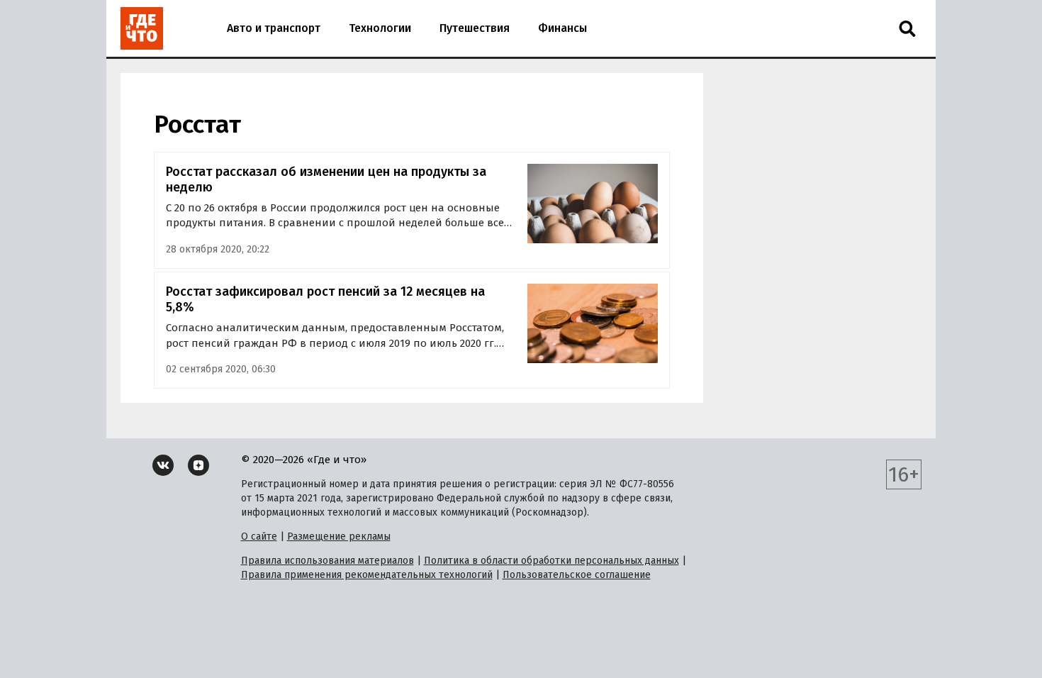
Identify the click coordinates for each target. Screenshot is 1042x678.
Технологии (380, 28)
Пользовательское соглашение (577, 575)
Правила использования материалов (327, 561)
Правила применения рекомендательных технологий (367, 575)
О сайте (259, 536)
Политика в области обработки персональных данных (551, 561)
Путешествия (474, 28)
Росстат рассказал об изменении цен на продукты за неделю (326, 180)
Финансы (562, 28)
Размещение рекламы (339, 536)
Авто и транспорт (273, 28)
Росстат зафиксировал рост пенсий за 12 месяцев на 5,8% (325, 300)
